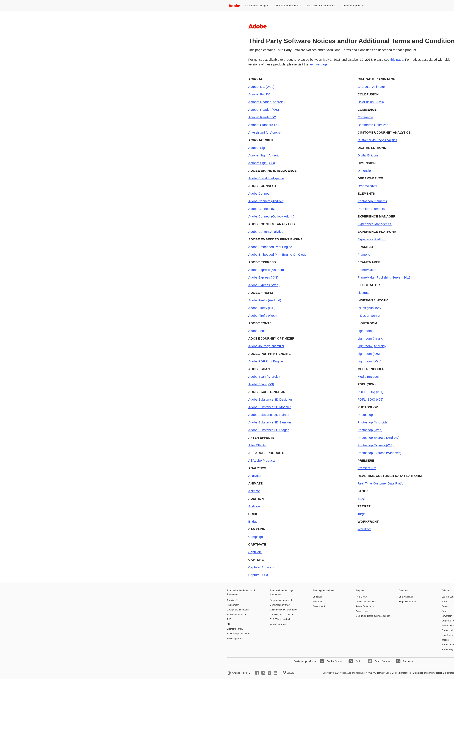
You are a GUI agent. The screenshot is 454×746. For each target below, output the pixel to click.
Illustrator (364, 292)
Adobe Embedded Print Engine (270, 247)
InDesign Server (369, 315)
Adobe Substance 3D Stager (268, 430)
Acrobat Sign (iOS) (261, 163)
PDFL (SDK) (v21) (370, 392)
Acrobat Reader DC (262, 117)
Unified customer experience (284, 610)
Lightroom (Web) (369, 361)
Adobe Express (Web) (263, 285)
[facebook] (257, 673)
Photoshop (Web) (370, 430)
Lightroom (365, 331)
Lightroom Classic (370, 338)
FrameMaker (367, 270)
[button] (238, 673)
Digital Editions (368, 155)
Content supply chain (280, 605)
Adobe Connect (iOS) (263, 209)
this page (396, 59)
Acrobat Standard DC (263, 125)
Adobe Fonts (257, 331)
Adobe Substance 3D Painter (268, 415)
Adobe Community (365, 606)
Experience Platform (372, 239)
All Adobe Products (261, 460)
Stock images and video (238, 633)
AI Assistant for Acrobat (264, 132)
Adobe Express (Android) (266, 270)
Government (319, 606)
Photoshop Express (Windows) (379, 453)
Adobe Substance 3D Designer (270, 399)
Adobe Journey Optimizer (266, 346)
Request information (408, 601)
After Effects (257, 445)
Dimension (365, 170)
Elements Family (235, 629)
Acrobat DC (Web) (261, 87)
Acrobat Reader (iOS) (263, 109)
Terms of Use (383, 673)
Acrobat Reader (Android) (266, 102)
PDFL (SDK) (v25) (370, 399)
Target (362, 514)
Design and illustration (238, 610)
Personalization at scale (281, 600)
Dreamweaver (367, 186)
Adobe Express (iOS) (263, 277)
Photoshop (365, 415)
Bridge (253, 521)
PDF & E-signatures (287, 5)
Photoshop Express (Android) (378, 437)
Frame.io (364, 254)
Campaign (255, 537)
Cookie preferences (401, 673)
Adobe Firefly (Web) (262, 315)
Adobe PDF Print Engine (265, 361)
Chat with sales (406, 597)
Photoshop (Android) (372, 422)
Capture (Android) (261, 567)
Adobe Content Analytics (265, 231)
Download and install (366, 601)
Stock (362, 498)
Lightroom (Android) (372, 346)
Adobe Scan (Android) (264, 376)
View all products (235, 638)
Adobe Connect (259, 193)
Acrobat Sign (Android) (264, 155)
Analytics (254, 476)
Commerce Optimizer (373, 125)
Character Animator (371, 87)
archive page (318, 64)
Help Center (361, 597)
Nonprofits (318, 601)
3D (228, 624)
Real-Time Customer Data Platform (382, 483)
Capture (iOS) (258, 575)
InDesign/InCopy (369, 308)
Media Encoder (368, 376)
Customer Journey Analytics (377, 140)
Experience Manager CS (375, 224)
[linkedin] (275, 673)
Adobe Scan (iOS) (261, 384)
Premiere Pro (367, 468)
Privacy (371, 673)
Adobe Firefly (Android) (264, 300)
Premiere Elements (371, 209)
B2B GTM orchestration (281, 619)
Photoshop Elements (372, 201)
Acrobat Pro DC (259, 94)
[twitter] (269, 673)
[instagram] (263, 673)
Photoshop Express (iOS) (376, 445)
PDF (229, 619)
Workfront (364, 529)
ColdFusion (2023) (371, 102)
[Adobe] (234, 5)
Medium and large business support (372, 616)
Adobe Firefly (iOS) (261, 308)
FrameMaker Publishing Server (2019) (385, 277)
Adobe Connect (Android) (266, 201)
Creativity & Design (255, 5)
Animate (254, 491)
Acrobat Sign (257, 148)
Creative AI (232, 600)
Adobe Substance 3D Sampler (269, 422)
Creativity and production (282, 614)
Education (318, 597)
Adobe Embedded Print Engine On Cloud (277, 254)
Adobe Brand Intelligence (266, 178)
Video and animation (237, 614)
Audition (254, 506)
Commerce (365, 117)
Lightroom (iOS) (369, 354)
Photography (233, 605)
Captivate (255, 552)
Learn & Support (352, 5)
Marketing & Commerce (320, 5)
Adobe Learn (362, 611)
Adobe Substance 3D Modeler (269, 407)
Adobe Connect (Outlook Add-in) (271, 216)
